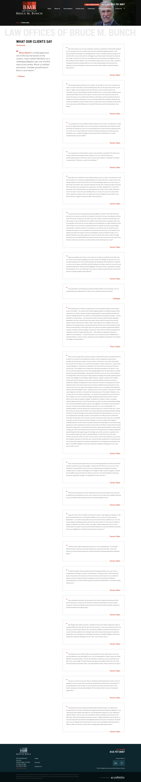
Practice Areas (80, 8)
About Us (57, 8)
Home (49, 8)
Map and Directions (21, 768)
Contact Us (118, 8)
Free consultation (92, 4)
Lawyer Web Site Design (104, 777)
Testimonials (91, 8)
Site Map (37, 762)
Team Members (67, 8)
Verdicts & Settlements (105, 8)
